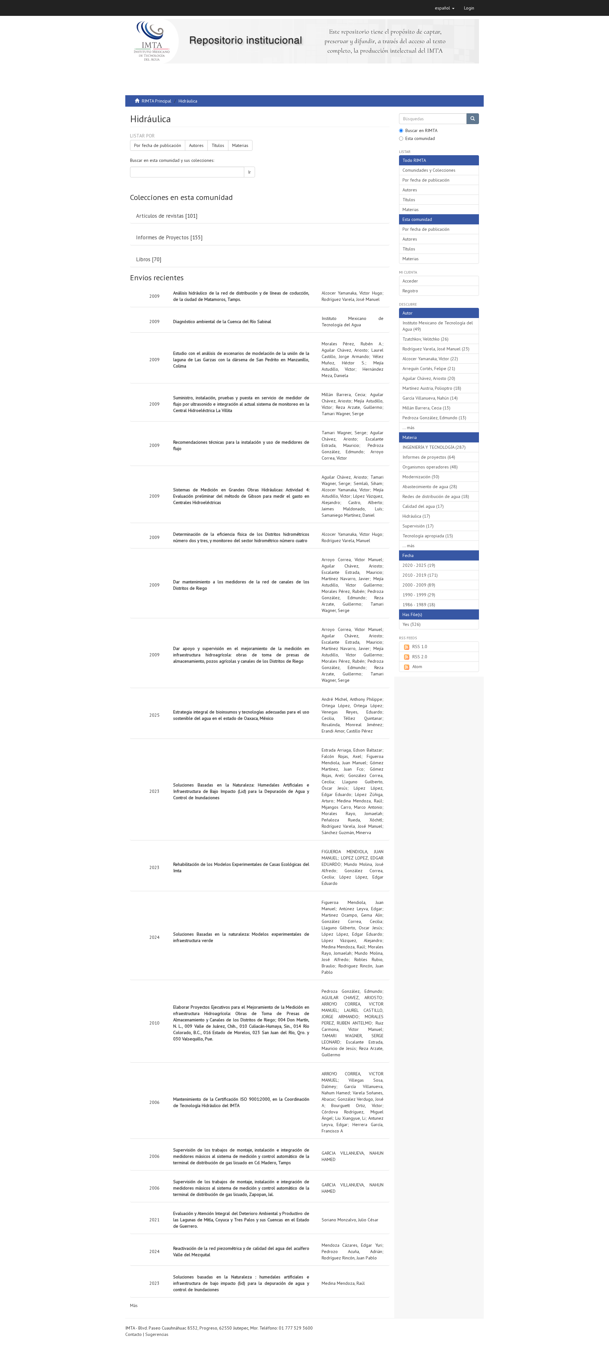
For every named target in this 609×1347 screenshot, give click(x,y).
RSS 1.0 (419, 646)
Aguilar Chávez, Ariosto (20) (429, 378)
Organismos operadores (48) (430, 467)
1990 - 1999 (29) (419, 595)
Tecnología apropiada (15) (428, 536)
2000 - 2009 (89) (419, 585)
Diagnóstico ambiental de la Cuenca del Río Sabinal (222, 321)
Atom (417, 666)
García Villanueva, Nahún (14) (430, 398)
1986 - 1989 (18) (419, 604)
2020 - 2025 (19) (419, 565)
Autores (196, 145)
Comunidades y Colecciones (429, 170)
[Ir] (472, 118)
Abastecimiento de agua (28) (430, 486)
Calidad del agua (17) (423, 506)
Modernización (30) (421, 477)
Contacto (133, 1334)
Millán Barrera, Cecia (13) (426, 408)
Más (134, 1305)
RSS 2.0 (419, 657)
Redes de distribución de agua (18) (436, 496)
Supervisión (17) (418, 526)
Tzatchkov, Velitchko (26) (426, 339)
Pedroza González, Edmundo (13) (434, 418)
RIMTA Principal (156, 101)
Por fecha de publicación (157, 145)
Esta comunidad (420, 138)
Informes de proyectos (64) (429, 457)
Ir (249, 172)
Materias (240, 145)
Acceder (410, 281)
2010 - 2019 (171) (420, 575)
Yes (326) (412, 624)
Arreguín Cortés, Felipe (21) (429, 368)
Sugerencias (156, 1334)
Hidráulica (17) (416, 516)
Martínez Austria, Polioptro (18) (432, 388)
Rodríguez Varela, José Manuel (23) (436, 349)
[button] (444, 8)
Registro (410, 291)
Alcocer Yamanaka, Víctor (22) (430, 359)
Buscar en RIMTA (421, 130)
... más (409, 427)
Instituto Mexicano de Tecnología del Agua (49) (438, 326)
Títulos (218, 145)
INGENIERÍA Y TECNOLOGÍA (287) (434, 447)
